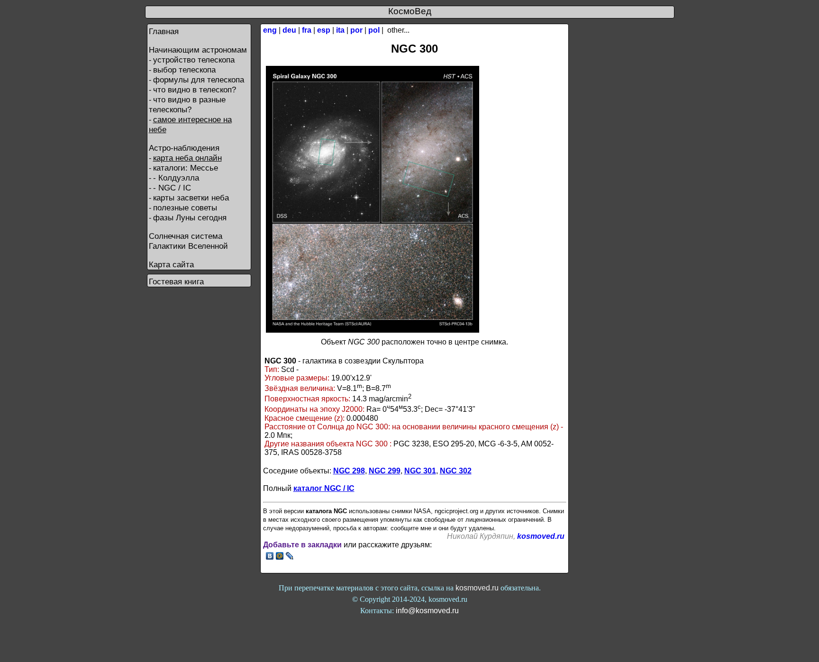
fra (306, 30)
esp (323, 30)
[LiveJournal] (290, 556)
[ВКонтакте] (270, 556)
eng (270, 30)
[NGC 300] (372, 330)
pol (374, 30)
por (356, 30)
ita (340, 30)
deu (289, 30)
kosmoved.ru (540, 536)
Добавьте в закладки (302, 545)
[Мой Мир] (280, 556)
